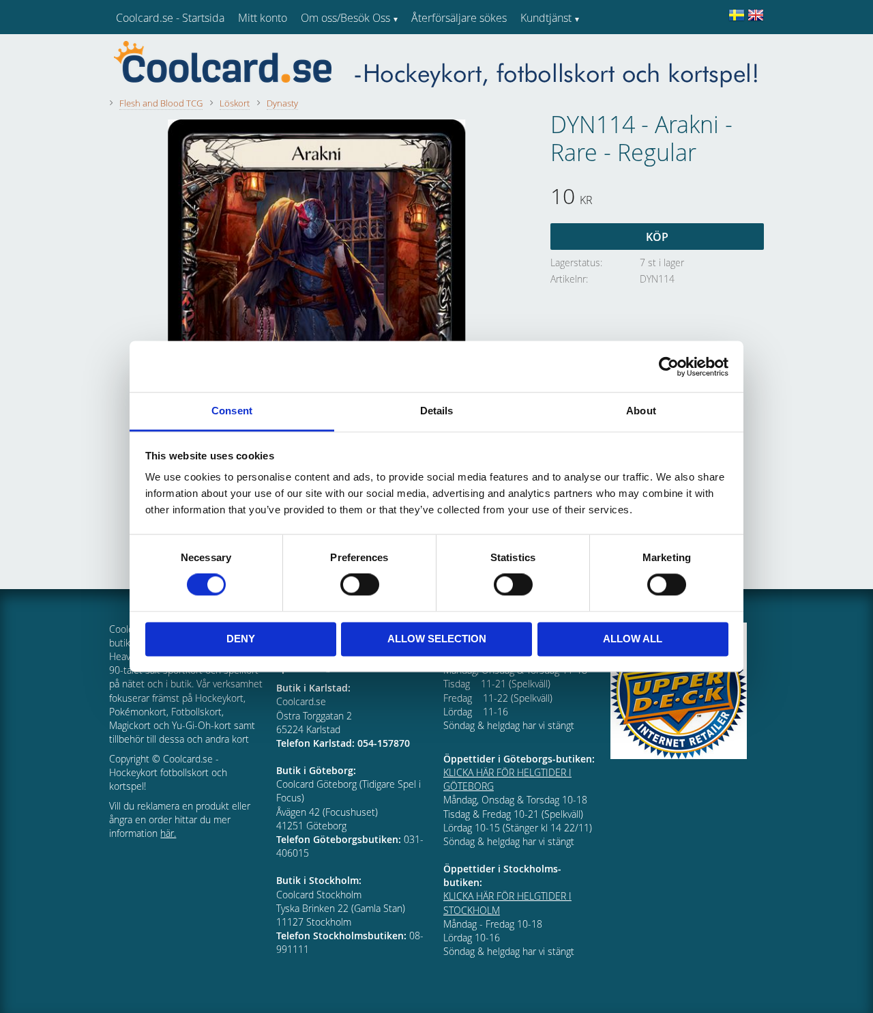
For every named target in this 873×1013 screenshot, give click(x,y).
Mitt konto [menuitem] (262, 17)
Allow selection (436, 638)
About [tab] (641, 410)
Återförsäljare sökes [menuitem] (459, 17)
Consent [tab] (231, 410)
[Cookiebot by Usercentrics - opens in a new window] (668, 366)
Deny (240, 638)
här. (168, 833)
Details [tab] (437, 410)
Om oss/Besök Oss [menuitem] (345, 17)
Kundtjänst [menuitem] (546, 17)
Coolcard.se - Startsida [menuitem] (170, 17)
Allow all (632, 638)
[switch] (359, 585)
